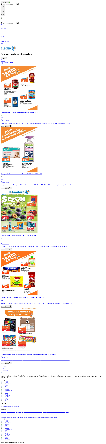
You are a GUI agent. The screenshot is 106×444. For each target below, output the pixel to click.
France (6, 387)
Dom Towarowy (29, 412)
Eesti (6, 386)
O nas (2, 63)
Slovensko (7, 400)
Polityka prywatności (13, 417)
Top (6, 406)
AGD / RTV (35, 412)
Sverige (6, 399)
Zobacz (2, 126)
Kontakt (55, 417)
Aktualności (3, 417)
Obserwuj (7, 126)
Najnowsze (3, 406)
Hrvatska (7, 389)
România (7, 397)
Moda (49, 412)
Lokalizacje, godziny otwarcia (7, 62)
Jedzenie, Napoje (15, 412)
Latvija (6, 394)
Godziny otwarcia (15, 406)
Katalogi (3, 61)
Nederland (7, 395)
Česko (6, 382)
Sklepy (9, 406)
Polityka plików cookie (23, 417)
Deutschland (8, 384)
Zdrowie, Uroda (42, 412)
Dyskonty (9, 412)
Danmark (7, 385)
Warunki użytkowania (34, 417)
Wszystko (3, 59)
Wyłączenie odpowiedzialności (46, 417)
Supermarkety (4, 412)
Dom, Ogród (22, 412)
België (6, 381)
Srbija (6, 398)
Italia (6, 391)
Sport (47, 412)
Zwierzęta (60, 412)
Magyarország (8, 390)
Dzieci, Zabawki (54, 412)
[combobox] (9, 4)
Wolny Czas (66, 412)
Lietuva (6, 393)
